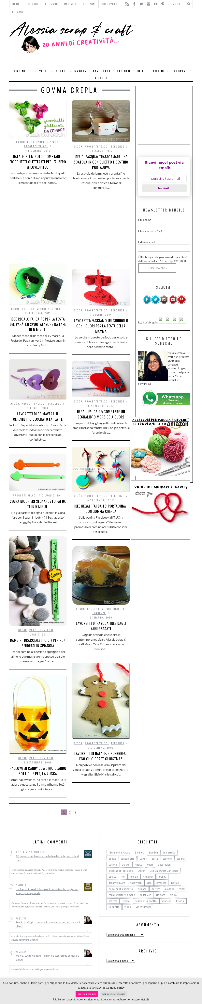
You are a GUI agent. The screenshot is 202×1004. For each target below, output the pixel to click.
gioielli (134, 876)
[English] (162, 322)
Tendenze (117, 146)
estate (112, 876)
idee (140, 71)
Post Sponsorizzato (42, 142)
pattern (156, 888)
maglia (80, 71)
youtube (54, 308)
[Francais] (183, 322)
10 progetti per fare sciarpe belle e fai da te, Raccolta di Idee (47, 858)
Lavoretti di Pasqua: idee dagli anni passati (101, 626)
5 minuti (139, 852)
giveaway (148, 876)
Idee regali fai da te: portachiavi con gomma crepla (101, 508)
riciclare (160, 894)
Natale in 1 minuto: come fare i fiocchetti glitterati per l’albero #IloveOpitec (38, 162)
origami (142, 888)
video (44, 71)
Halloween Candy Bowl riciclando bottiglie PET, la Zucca (37, 771)
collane (113, 864)
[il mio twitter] (155, 303)
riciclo (123, 71)
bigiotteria (169, 852)
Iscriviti (164, 188)
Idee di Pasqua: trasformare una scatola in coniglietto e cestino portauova (101, 162)
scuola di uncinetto (146, 900)
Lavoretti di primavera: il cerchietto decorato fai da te (38, 416)
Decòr (20, 142)
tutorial (179, 71)
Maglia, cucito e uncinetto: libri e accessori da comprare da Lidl (47, 957)
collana (181, 858)
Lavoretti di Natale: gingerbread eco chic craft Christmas (101, 756)
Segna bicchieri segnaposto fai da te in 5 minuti (38, 504)
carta (155, 858)
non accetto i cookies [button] (113, 993)
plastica (169, 888)
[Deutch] (169, 322)
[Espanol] (176, 322)
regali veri (145, 894)
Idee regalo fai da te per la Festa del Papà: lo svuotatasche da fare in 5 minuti (38, 324)
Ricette (119, 608)
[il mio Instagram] (164, 303)
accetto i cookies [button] (87, 993)
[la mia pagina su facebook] (146, 303)
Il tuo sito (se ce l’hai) (150, 231)
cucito (61, 71)
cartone (167, 858)
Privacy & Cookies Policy (108, 987)
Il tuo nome (144, 219)
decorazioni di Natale (121, 870)
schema (113, 900)
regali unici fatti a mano (122, 894)
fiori (123, 876)
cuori (150, 864)
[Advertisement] (165, 41)
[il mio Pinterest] (181, 303)
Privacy (18, 11)
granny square (117, 882)
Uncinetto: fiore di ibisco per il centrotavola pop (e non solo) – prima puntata (47, 891)
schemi (126, 900)
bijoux (112, 858)
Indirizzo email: (146, 242)
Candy (143, 858)
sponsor (166, 900)
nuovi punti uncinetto (121, 888)
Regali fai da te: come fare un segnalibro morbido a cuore (101, 414)
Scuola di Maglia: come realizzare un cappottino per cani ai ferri (48, 924)
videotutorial (143, 906)
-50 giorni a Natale (119, 852)
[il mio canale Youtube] (172, 303)
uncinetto (23, 71)
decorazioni (164, 864)
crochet (126, 864)
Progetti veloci (36, 146)
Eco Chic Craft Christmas (164, 870)
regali (182, 888)
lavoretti (102, 71)
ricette (101, 78)
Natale (175, 882)
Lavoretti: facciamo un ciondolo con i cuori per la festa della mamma (101, 326)
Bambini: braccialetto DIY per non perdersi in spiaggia (38, 643)
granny (162, 876)
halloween (136, 882)
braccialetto (128, 858)
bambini (158, 71)
